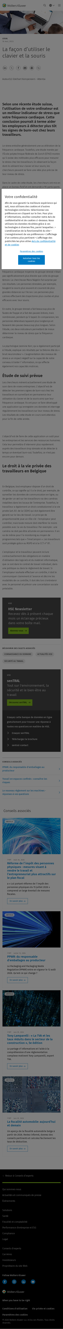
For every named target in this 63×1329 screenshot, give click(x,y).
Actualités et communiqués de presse (21, 1195)
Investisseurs (9, 1260)
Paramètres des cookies (31, 251)
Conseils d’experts (19, 1175)
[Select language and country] (52, 5)
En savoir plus (16, 901)
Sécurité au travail (13, 661)
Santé (5, 1216)
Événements (8, 1201)
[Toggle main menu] (58, 5)
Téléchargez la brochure (24, 739)
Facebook (4, 1281)
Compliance (8, 1233)
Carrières (7, 1254)
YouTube (33, 1281)
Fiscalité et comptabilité (14, 1221)
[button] (5, 68)
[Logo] (15, 5)
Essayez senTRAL (20, 733)
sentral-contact (20, 745)
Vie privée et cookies (43, 1308)
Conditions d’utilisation (14, 1308)
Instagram (14, 1281)
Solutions (7, 1210)
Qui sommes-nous (11, 1189)
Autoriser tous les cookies (31, 259)
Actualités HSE (44, 654)
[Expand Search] (45, 5)
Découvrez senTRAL (18, 702)
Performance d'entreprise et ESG (19, 1227)
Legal (5, 1239)
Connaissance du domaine (17, 654)
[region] (32, 229)
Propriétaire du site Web (14, 1265)
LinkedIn (23, 1281)
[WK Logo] (13, 1291)
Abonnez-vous (16, 630)
